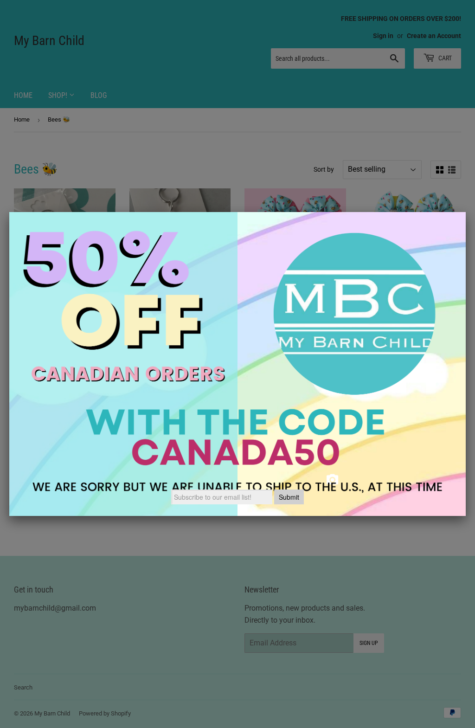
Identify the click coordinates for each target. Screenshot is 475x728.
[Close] (465, 212)
